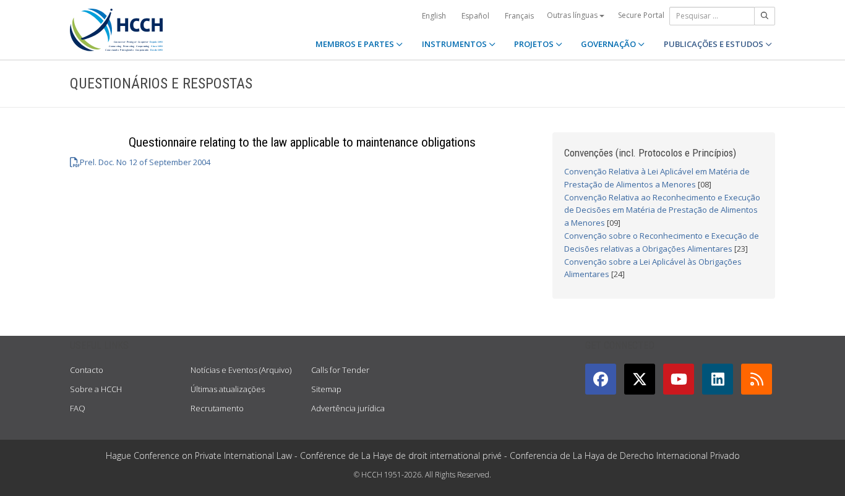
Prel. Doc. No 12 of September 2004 (145, 162)
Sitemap (326, 389)
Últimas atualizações (228, 389)
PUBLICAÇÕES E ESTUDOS (714, 43)
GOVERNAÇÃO (609, 43)
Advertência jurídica (348, 408)
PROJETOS (534, 43)
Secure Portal (641, 15)
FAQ (77, 408)
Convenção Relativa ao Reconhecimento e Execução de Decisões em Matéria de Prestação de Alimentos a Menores (662, 210)
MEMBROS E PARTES (355, 43)
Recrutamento (217, 408)
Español (475, 16)
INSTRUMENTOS (455, 43)
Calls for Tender (340, 369)
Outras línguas (573, 15)
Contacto (86, 369)
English (434, 16)
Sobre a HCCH (96, 389)
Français (519, 16)
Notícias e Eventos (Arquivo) (241, 369)
